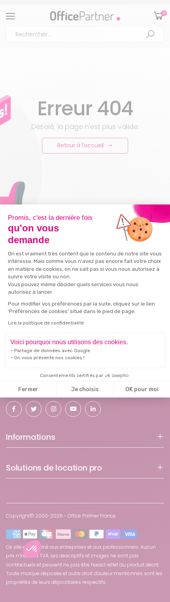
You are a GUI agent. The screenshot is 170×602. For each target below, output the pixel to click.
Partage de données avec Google (52, 350)
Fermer (28, 389)
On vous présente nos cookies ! (49, 357)
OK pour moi (142, 389)
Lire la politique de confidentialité (46, 323)
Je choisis (85, 389)
